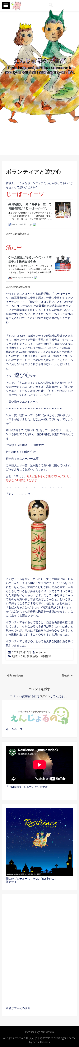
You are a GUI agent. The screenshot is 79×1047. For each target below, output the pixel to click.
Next (66, 675)
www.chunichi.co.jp (17, 233)
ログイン (45, 696)
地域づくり (19, 656)
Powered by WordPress (39, 1031)
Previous (16, 675)
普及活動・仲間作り (39, 656)
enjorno (41, 652)
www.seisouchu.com (18, 287)
